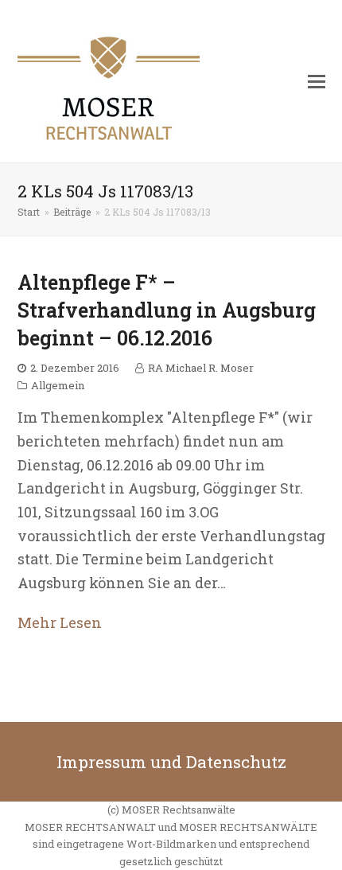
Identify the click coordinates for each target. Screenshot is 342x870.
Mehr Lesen (59, 622)
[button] (316, 81)
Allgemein (57, 385)
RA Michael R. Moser (201, 368)
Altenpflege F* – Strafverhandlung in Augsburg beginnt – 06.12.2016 (166, 310)
